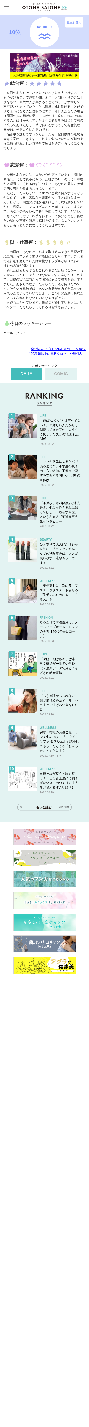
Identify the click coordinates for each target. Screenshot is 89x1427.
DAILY (26, 374)
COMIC (61, 374)
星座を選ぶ (74, 22)
